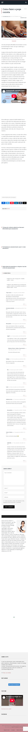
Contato (13, 730)
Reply (24, 304)
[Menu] (2, 2)
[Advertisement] (14, 180)
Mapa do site (6, 730)
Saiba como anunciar (21, 730)
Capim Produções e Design (17, 727)
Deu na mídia (7, 673)
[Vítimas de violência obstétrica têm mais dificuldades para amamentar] (14, 219)
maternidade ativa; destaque (9, 197)
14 (26, 8)
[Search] (26, 2)
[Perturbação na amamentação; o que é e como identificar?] (14, 238)
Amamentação (23, 17)
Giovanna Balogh (6, 16)
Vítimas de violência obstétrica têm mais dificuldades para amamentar (13, 228)
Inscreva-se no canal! (6, 709)
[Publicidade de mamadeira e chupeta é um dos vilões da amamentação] (14, 258)
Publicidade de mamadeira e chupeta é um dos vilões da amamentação (14, 267)
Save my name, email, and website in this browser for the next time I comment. (13, 501)
